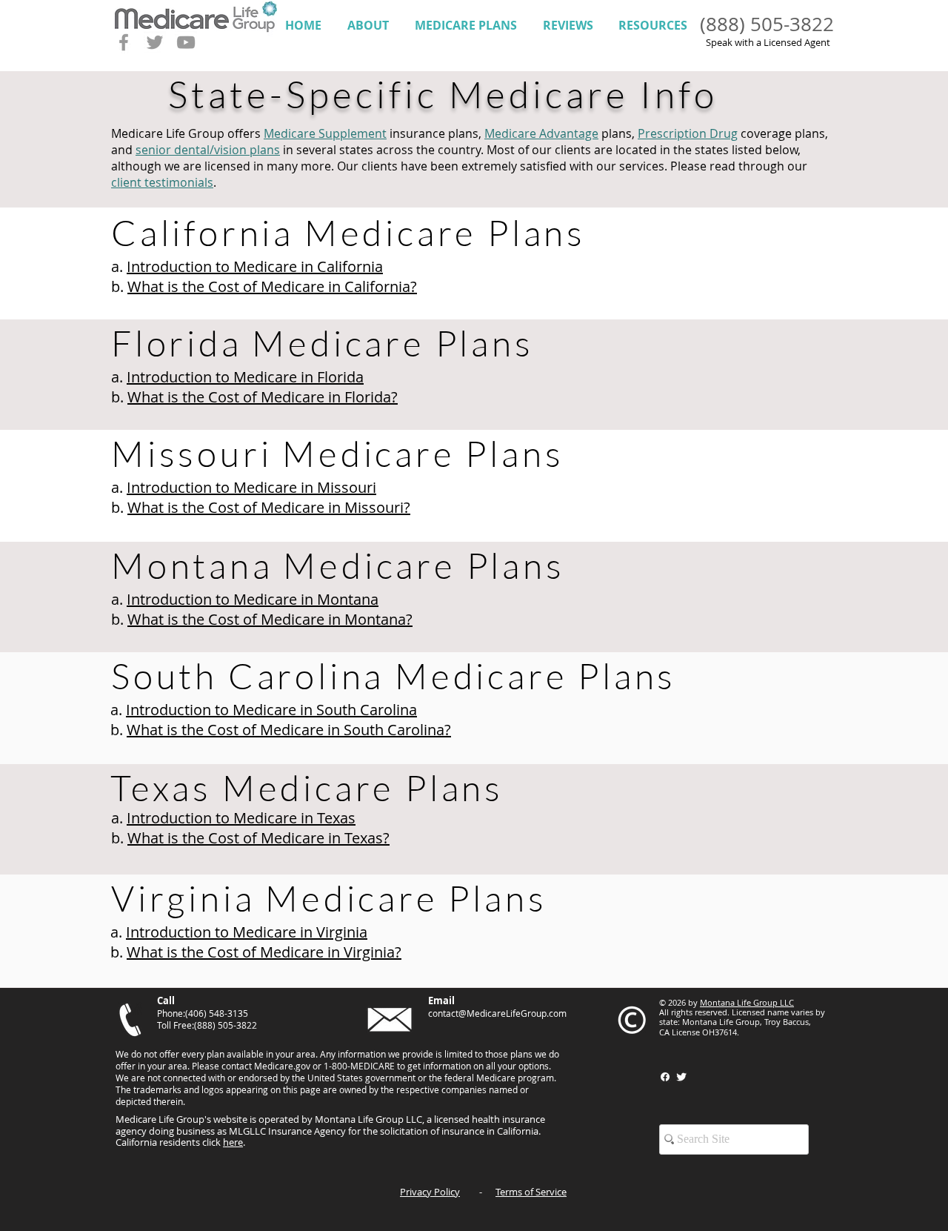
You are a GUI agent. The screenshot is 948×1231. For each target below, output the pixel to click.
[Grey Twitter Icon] (155, 42)
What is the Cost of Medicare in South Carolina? (289, 730)
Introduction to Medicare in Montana (252, 599)
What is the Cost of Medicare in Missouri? (268, 507)
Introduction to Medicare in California (255, 266)
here (233, 1142)
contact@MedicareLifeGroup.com (497, 1013)
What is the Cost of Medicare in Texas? (258, 838)
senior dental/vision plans (208, 150)
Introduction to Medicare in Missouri (251, 487)
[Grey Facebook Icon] (124, 42)
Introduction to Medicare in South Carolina (271, 710)
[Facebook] (665, 1077)
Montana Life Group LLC (747, 1002)
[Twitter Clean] (681, 1077)
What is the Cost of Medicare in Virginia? (264, 952)
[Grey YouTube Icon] (186, 42)
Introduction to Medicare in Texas (241, 818)
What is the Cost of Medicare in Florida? (262, 397)
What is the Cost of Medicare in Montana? (270, 619)
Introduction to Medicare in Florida (245, 377)
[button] (367, 26)
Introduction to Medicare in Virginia (246, 932)
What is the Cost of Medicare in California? (272, 286)
